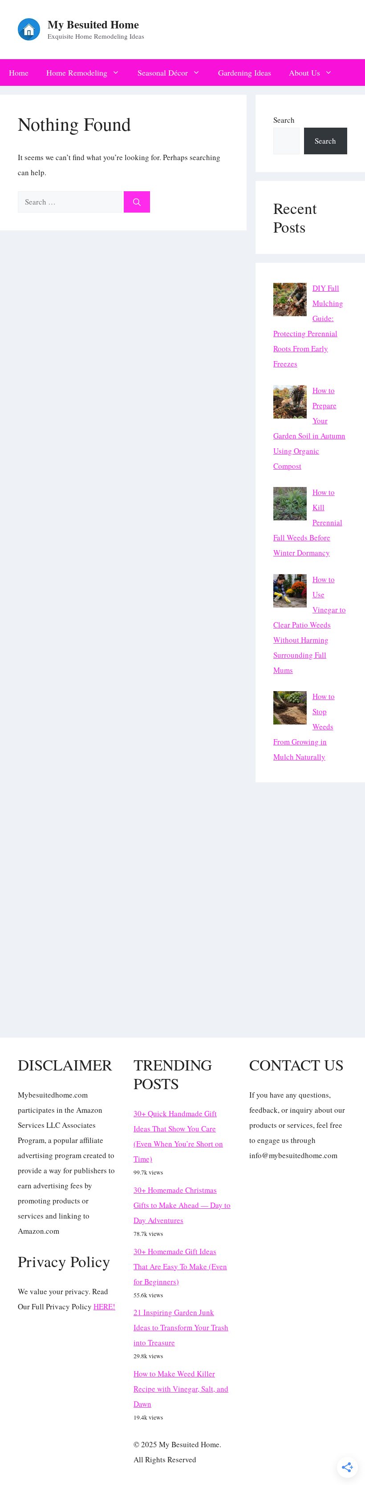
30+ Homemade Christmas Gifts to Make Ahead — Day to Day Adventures (182, 1205)
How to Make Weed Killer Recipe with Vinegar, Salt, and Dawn (181, 1388)
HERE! (104, 1306)
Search (284, 120)
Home (18, 72)
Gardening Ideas (244, 72)
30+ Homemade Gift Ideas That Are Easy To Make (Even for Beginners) (180, 1266)
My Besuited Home (93, 24)
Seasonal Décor (163, 72)
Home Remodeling (76, 72)
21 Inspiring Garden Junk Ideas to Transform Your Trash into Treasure (181, 1327)
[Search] (137, 202)
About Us (304, 72)
